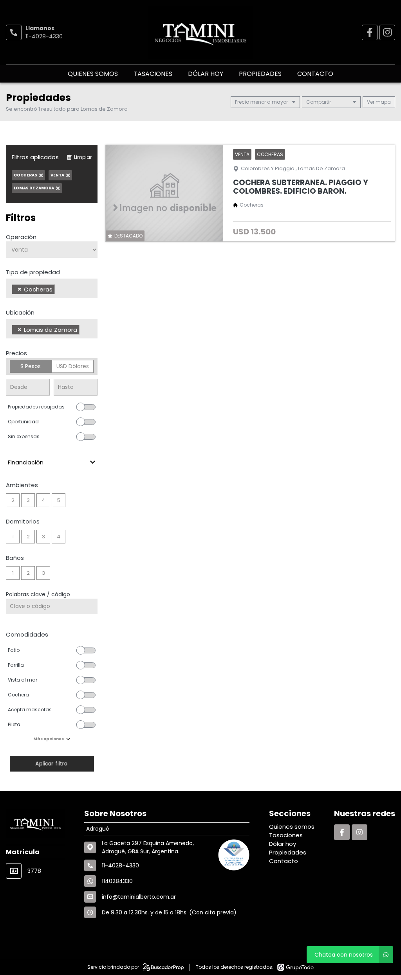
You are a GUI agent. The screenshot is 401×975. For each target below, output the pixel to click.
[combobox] (52, 288)
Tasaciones (153, 73)
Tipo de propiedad (33, 272)
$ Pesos (30, 366)
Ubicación (20, 312)
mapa (382, 102)
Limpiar (83, 157)
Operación (21, 237)
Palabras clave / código (38, 594)
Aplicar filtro (52, 763)
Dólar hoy (205, 73)
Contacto (315, 73)
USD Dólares (72, 366)
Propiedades (260, 73)
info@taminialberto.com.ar (139, 897)
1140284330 (117, 881)
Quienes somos (93, 73)
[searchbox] (59, 290)
